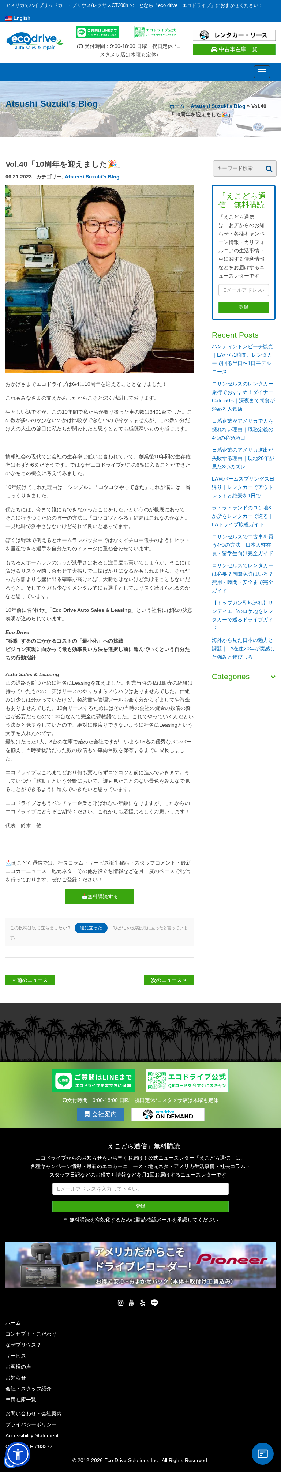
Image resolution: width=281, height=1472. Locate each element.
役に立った (91, 927)
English (21, 18)
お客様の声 (18, 1367)
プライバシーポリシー (31, 1424)
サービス (15, 1356)
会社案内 (103, 1114)
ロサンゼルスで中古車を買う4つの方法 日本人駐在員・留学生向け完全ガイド (242, 545)
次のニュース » (168, 980)
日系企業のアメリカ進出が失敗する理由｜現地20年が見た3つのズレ (243, 458)
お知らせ (15, 1378)
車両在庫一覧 (20, 1400)
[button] (18, 1454)
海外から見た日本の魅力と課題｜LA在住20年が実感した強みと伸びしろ (243, 648)
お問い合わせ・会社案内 (33, 1413)
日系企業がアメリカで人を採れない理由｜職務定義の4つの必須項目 (242, 429)
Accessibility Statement (32, 1435)
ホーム (177, 106)
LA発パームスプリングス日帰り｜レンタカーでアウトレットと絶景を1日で (243, 487)
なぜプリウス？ (23, 1345)
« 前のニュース (30, 980)
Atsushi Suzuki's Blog (218, 106)
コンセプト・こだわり (31, 1334)
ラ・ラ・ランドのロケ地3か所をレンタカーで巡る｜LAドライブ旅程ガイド (242, 516)
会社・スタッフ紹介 (28, 1389)
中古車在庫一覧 (237, 49)
